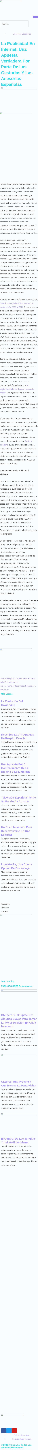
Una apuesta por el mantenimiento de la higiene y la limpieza (15, 768)
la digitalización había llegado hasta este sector (17, 389)
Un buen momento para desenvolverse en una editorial (16, 831)
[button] (19, 29)
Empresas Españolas (22, 34)
